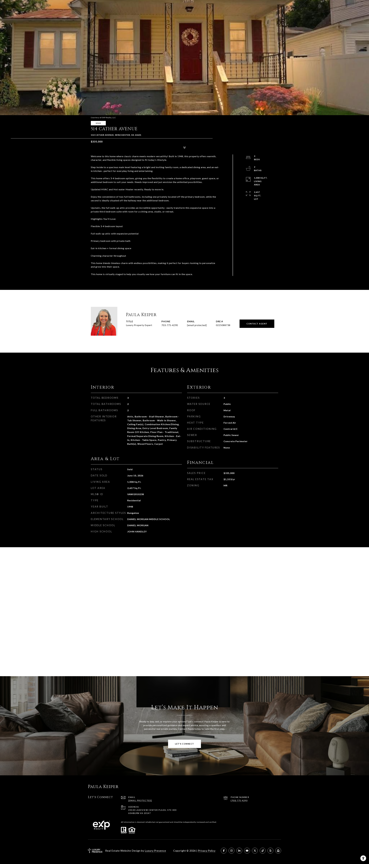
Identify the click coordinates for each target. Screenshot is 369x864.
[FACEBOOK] (224, 850)
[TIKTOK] (263, 850)
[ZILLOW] (278, 850)
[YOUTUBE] (247, 850)
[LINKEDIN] (239, 850)
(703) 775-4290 (239, 800)
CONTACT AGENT (256, 323)
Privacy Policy (206, 850)
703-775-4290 (169, 325)
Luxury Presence (155, 850)
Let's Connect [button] (184, 744)
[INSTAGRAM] (231, 850)
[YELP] (270, 850)
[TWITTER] (255, 850)
